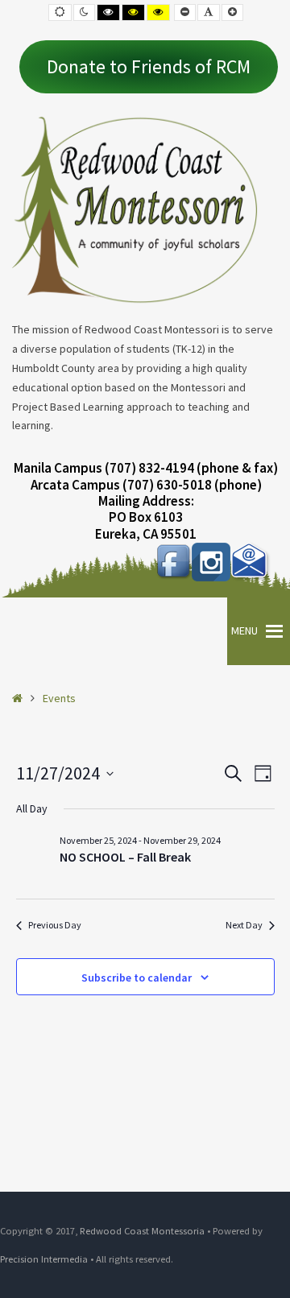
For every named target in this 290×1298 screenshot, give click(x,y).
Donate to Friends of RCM (149, 66)
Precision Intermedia (44, 1259)
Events (59, 698)
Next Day (244, 925)
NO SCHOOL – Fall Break (125, 857)
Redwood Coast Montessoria (142, 1231)
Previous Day (54, 925)
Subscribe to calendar (136, 977)
